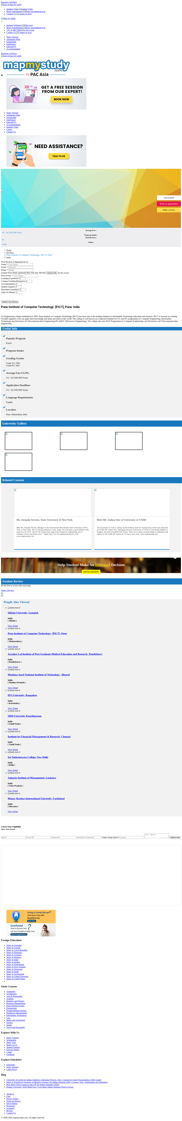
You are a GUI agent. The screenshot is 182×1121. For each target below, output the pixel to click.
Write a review (169, 210)
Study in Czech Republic (16, 950)
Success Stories (12, 1050)
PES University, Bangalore (22, 695)
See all (9, 1089)
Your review (7, 275)
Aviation (10, 999)
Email (4, 267)
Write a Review (91, 572)
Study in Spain (12, 972)
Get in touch (169, 198)
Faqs (8, 1096)
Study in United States (15, 979)
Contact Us (11, 132)
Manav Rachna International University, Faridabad (36, 798)
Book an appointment (169, 204)
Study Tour (11, 1042)
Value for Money (8, 292)
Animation (10, 991)
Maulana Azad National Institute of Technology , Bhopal (39, 674)
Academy (10, 1108)
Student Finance (13, 1047)
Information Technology (16, 1015)
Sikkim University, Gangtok (23, 612)
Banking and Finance (15, 1001)
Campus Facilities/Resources (13, 281)
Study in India (12, 960)
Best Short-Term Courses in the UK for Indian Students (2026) (32, 1085)
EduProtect (11, 44)
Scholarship (11, 42)
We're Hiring (11, 1103)
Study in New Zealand (15, 967)
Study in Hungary (13, 957)
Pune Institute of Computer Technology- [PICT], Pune (37, 633)
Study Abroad (12, 37)
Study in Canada (13, 948)
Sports (9, 1025)
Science (9, 1022)
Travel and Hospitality (15, 1027)
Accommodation (13, 49)
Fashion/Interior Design (16, 1010)
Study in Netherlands (15, 964)
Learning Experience (10, 278)
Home (9, 250)
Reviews (10, 252)
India (8, 257)
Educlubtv (10, 1065)
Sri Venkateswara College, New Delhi (28, 757)
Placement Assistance (10, 289)
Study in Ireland (13, 962)
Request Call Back (9, 2)
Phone (4, 270)
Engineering (11, 1008)
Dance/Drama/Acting (15, 1006)
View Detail (13, 626)
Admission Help (13, 39)
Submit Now (175, 837)
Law (8, 1018)
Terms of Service (13, 1101)
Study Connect (12, 1038)
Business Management (15, 1003)
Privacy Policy (12, 1099)
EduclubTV (11, 46)
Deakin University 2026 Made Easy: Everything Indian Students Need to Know (40, 1087)
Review (9, 1111)
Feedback (10, 1054)
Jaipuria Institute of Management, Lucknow (32, 777)
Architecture (11, 994)
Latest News (11, 1069)
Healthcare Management (16, 1013)
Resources (10, 1106)
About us (10, 1094)
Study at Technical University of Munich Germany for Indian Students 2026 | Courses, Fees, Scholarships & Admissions (57, 1082)
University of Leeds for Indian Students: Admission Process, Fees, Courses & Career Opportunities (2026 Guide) (53, 1080)
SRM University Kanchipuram (24, 716)
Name (4, 264)
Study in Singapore (14, 969)
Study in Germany (14, 955)
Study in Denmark (14, 952)
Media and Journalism (15, 1020)
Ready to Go (11, 1045)
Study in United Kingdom (17, 976)
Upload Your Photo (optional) (23, 273)
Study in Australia (13, 945)
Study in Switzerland (15, 974)
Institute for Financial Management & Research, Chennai (39, 736)
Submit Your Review (10, 302)
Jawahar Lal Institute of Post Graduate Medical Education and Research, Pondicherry (55, 654)
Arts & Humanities (14, 996)
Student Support (8, 287)
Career (9, 129)
